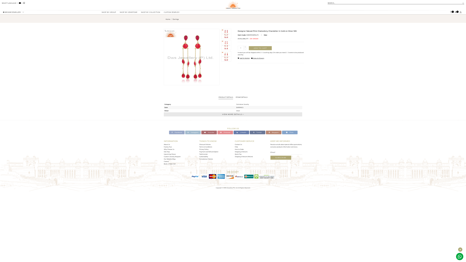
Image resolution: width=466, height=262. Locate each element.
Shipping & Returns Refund (244, 156)
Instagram (194, 132)
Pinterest (226, 132)
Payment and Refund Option (208, 152)
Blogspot (275, 132)
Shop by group (109, 12)
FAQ (236, 147)
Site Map (167, 152)
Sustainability (203, 156)
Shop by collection (150, 12)
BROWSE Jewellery (13, 12)
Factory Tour (168, 147)
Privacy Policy (203, 149)
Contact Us (238, 144)
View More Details (232, 114)
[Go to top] (460, 249)
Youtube (211, 132)
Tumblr (259, 132)
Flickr (291, 132)
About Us (167, 144)
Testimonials (203, 154)
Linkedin (243, 132)
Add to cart (260, 48)
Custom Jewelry (172, 12)
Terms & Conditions (205, 147)
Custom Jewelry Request (172, 156)
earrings (176, 19)
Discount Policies (205, 144)
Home (168, 19)
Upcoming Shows (170, 154)
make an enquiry (258, 58)
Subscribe (280, 158)
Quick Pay (238, 154)
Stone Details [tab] (241, 97)
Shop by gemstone (128, 12)
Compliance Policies (206, 159)
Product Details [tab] (226, 97)
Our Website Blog (169, 159)
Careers (166, 161)
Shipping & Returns (241, 152)
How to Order (239, 149)
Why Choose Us (169, 149)
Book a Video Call (169, 164)
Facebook (178, 132)
